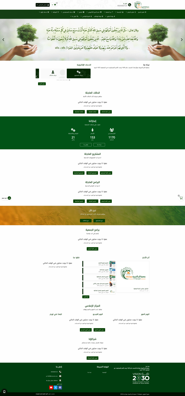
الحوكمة (55, 12)
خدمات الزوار (44, 12)
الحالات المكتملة (79, 112)
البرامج (80, 12)
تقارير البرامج (130, 12)
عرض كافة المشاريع (106, 173)
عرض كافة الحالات (106, 112)
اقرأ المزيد (85, 297)
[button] (3, 39)
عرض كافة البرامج (106, 201)
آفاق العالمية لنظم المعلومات (42, 394)
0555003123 (54, 372)
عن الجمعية (108, 12)
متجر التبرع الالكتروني (93, 12)
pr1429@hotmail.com (52, 376)
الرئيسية (119, 12)
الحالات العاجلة (92, 112)
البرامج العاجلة (92, 201)
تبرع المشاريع (99, 220)
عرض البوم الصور (99, 330)
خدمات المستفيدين (68, 12)
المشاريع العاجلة (92, 173)
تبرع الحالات (86, 220)
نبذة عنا (99, 145)
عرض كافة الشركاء (92, 358)
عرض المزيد (42, 84)
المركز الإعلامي (86, 16)
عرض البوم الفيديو (86, 330)
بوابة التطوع (110, 16)
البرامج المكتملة (79, 201)
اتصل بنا (74, 16)
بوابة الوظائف (97, 16)
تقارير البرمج (141, 12)
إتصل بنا (86, 145)
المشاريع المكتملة (78, 173)
